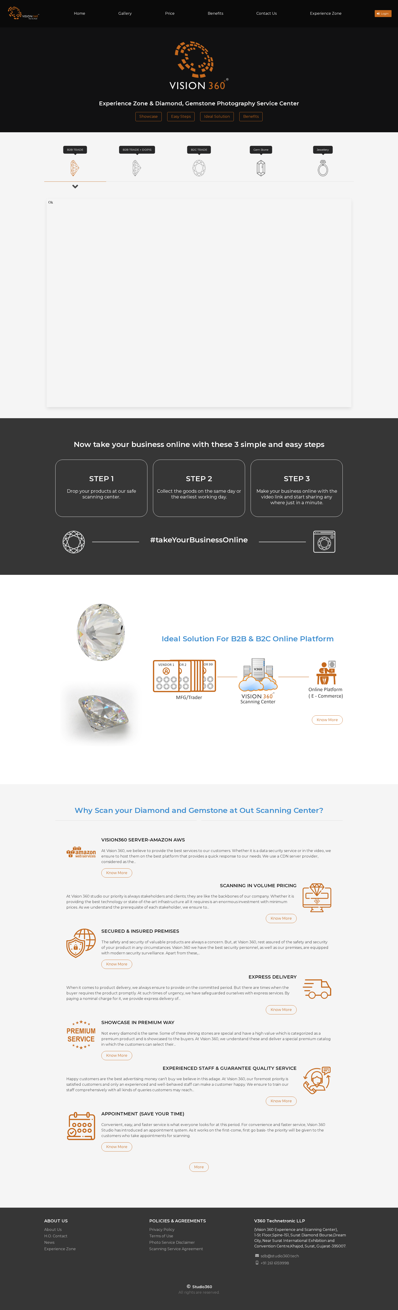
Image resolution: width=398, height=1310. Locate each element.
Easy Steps (181, 116)
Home (79, 13)
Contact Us (266, 13)
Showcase (148, 116)
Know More (327, 720)
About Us (52, 1229)
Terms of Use (161, 1236)
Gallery (125, 13)
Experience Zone (326, 13)
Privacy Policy (162, 1229)
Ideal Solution (217, 116)
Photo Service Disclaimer (172, 1242)
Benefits (215, 13)
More (199, 1167)
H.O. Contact (55, 1236)
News (49, 1242)
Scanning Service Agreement (176, 1249)
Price (170, 13)
